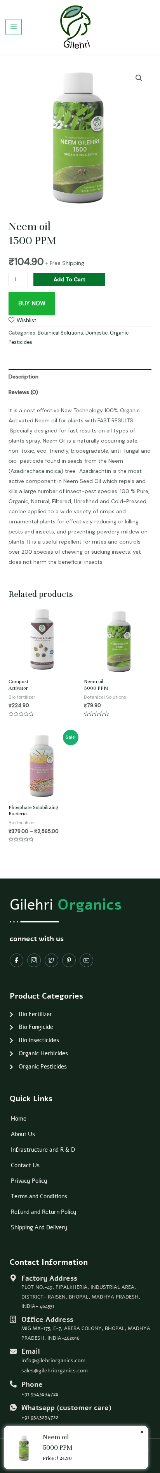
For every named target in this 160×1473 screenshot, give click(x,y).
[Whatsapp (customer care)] (13, 1407)
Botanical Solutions (60, 333)
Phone (32, 1384)
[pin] (69, 960)
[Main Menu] (13, 27)
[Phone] (13, 1384)
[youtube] (86, 960)
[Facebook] (16, 960)
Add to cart (69, 279)
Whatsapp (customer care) (66, 1407)
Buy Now (31, 303)
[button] (139, 78)
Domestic (96, 333)
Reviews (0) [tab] (23, 392)
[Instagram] (34, 960)
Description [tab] (23, 376)
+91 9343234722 (40, 1394)
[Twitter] (51, 960)
